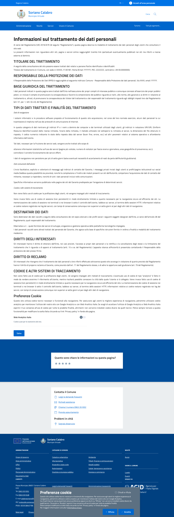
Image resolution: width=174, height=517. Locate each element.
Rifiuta (112, 511)
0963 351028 (24, 495)
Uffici (18, 464)
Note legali (19, 512)
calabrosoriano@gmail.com (31, 498)
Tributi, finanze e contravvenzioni (101, 461)
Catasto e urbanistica (60, 457)
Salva (19, 333)
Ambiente (92, 457)
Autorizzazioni (57, 468)
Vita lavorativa (57, 461)
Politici (18, 468)
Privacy (31, 512)
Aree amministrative (23, 461)
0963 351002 (23, 491)
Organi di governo (22, 457)
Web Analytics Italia (22, 317)
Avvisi (127, 457)
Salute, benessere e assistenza (100, 468)
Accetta (129, 511)
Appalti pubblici (94, 464)
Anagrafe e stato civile (60, 464)
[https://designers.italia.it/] (141, 487)
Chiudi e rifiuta (126, 492)
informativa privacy (74, 507)
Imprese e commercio (97, 472)
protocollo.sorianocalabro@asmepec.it (33, 502)
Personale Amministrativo (25, 472)
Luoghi (127, 472)
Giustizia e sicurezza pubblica (62, 472)
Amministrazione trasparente (100, 486)
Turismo (137, 25)
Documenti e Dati (22, 476)
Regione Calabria (22, 3)
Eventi (127, 476)
